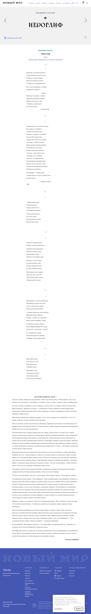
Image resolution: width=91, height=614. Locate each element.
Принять (78, 608)
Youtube (58, 576)
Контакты (72, 576)
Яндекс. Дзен (60, 578)
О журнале (31, 3)
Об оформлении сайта (29, 584)
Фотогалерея (29, 581)
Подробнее (58, 609)
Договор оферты (44, 573)
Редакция (51, 3)
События (27, 578)
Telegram (59, 571)
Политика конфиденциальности (31, 588)
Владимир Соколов (46, 50)
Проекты (27, 576)
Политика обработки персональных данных (29, 594)
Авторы (38, 3)
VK (57, 573)
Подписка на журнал (45, 571)
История (27, 571)
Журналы (44, 3)
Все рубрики (66, 3)
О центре (71, 573)
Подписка (58, 3)
